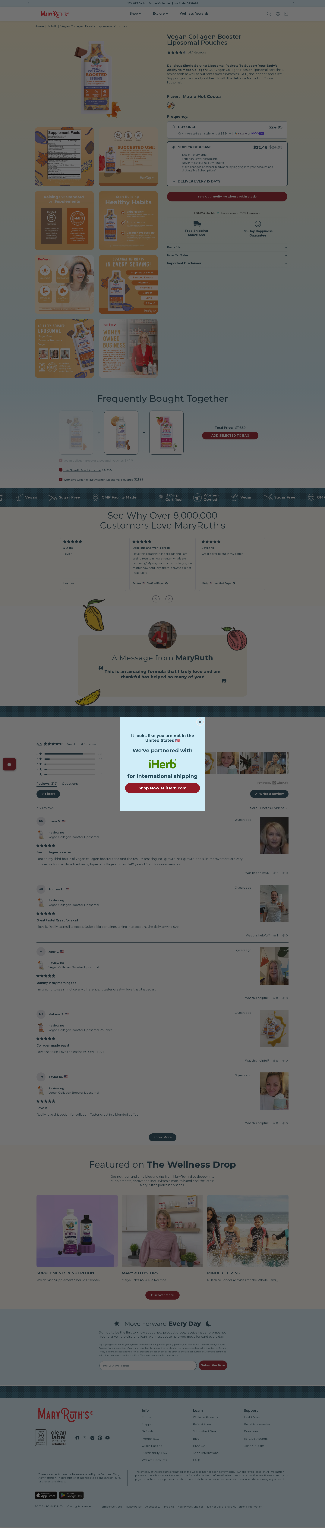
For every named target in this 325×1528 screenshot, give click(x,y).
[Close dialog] (200, 722)
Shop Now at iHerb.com (163, 788)
